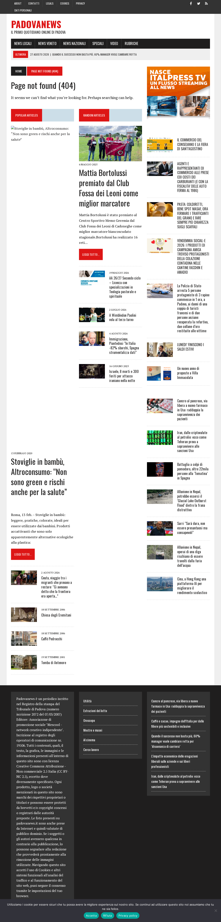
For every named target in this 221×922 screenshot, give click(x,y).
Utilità (87, 700)
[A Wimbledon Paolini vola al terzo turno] (92, 319)
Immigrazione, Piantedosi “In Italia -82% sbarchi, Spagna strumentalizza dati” (124, 345)
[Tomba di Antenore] (24, 666)
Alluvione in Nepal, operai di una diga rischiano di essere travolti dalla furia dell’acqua (190, 556)
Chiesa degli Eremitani (56, 615)
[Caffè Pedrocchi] (24, 643)
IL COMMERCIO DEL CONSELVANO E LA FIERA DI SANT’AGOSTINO (192, 144)
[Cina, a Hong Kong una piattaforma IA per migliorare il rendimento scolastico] (160, 588)
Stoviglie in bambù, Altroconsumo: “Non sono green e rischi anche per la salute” (39, 476)
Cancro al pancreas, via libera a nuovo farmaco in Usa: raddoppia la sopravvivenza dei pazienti (192, 409)
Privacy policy (127, 915)
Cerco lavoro (91, 749)
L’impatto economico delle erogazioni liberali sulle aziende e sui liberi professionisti (174, 761)
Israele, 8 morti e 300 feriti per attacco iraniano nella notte (124, 376)
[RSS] (206, 3)
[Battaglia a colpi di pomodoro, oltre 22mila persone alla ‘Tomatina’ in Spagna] (160, 473)
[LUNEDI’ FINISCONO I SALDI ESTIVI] (160, 354)
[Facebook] (191, 3)
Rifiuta (107, 915)
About (18, 3)
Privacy (80, 3)
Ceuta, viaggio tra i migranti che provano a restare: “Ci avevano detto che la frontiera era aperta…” (56, 586)
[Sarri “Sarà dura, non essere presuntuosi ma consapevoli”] (160, 533)
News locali (23, 43)
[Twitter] (198, 3)
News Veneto (47, 43)
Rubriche (131, 43)
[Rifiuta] (215, 910)
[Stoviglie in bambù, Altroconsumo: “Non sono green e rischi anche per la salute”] (42, 447)
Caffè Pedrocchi (51, 638)
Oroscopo (89, 720)
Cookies (64, 3)
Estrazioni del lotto (95, 710)
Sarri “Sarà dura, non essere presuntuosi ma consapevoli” (192, 528)
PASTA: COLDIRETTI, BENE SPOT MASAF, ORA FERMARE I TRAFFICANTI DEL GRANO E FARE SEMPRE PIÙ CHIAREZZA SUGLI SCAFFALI (192, 215)
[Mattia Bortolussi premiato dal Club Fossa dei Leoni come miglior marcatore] (110, 158)
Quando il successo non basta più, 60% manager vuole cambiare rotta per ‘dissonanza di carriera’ (175, 741)
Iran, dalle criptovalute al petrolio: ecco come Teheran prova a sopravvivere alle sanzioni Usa (192, 441)
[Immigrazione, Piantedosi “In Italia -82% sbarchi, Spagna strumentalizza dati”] (92, 343)
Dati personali (23, 10)
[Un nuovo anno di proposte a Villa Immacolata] (160, 378)
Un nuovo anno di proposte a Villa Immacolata (188, 373)
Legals (50, 3)
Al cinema (89, 739)
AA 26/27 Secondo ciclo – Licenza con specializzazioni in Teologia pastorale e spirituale (124, 287)
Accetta (91, 915)
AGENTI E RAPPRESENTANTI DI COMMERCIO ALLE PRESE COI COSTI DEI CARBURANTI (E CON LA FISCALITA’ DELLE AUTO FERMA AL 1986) (193, 177)
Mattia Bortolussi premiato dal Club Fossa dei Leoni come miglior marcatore (108, 187)
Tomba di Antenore (53, 662)
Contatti (33, 3)
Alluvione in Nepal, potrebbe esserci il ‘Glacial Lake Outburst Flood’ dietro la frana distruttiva (191, 500)
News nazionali (74, 43)
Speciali (98, 43)
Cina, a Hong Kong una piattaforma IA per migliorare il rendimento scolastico (192, 585)
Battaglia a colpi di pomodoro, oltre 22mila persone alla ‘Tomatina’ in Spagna (192, 471)
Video (114, 43)
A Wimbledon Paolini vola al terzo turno (122, 317)
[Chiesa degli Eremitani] (24, 619)
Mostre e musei (92, 730)
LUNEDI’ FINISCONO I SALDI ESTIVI (190, 347)
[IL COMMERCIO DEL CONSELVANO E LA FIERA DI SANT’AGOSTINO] (160, 149)
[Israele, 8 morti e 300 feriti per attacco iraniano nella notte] (92, 375)
